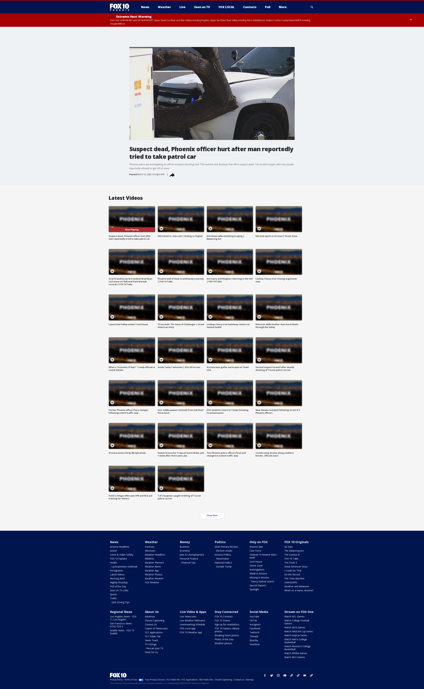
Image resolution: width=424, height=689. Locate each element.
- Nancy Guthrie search (262, 581)
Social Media (259, 612)
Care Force (255, 550)
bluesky (298, 675)
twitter (271, 675)
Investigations (257, 569)
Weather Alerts (153, 566)
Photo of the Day (224, 639)
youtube (285, 675)
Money (185, 542)
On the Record (292, 574)
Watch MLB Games (294, 627)
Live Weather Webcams (192, 620)
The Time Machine (294, 578)
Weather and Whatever (296, 586)
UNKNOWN (290, 582)
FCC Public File (152, 636)
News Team (151, 640)
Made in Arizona (258, 573)
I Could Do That (292, 570)
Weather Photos (153, 574)
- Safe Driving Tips (120, 602)
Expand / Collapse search (312, 7)
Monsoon (150, 550)
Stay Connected (226, 612)
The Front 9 (290, 562)
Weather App (152, 570)
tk (291, 675)
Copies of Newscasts (156, 628)
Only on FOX (259, 542)
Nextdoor (255, 644)
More (283, 7)
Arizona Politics (223, 554)
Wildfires (149, 558)
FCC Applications (154, 632)
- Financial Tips (188, 562)
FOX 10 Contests (224, 616)
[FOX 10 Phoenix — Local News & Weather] (121, 7)
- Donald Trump (223, 566)
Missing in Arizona (259, 577)
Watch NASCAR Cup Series (298, 631)
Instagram (255, 624)
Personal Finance (189, 558)
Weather (151, 542)
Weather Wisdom (154, 578)
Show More (212, 515)
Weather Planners (154, 562)
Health (113, 562)
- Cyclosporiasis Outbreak (123, 566)
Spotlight (254, 589)
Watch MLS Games (294, 657)
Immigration (116, 570)
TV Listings (151, 644)
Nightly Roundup (119, 582)
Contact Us (151, 624)
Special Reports (258, 585)
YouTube (254, 616)
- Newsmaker (222, 558)
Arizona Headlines (119, 546)
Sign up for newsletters (227, 624)
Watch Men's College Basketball (295, 641)
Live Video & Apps (193, 612)
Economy (185, 550)
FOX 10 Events (222, 620)
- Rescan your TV (154, 648)
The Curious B (292, 554)
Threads (254, 636)
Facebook (255, 628)
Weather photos (223, 643)
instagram (278, 675)
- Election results (223, 550)
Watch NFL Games (294, 616)
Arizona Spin (256, 546)
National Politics (223, 562)
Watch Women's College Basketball (297, 648)
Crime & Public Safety (121, 554)
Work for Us (151, 652)
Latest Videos (117, 574)
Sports (113, 594)
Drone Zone (256, 565)
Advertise (150, 616)
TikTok (253, 620)
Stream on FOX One (299, 612)
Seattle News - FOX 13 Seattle (122, 632)
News (114, 542)
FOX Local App (187, 628)
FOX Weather (152, 582)
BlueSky (254, 640)
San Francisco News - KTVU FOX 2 (121, 625)
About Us (152, 612)
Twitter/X (254, 632)
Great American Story (295, 566)
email (304, 675)
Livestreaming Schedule (192, 624)
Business (184, 546)
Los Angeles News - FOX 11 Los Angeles (123, 618)
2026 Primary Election (226, 546)
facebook (265, 675)
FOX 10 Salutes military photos (227, 630)
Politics (220, 542)
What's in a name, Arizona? (298, 590)
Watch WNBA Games (295, 653)
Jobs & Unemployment (192, 554)
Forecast (149, 546)
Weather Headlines (155, 554)
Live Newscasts (188, 616)
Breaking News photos (227, 635)
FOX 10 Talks (291, 558)
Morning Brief (117, 578)
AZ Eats (288, 546)
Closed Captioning (154, 620)
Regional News (121, 612)
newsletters (311, 675)
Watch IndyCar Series (295, 635)
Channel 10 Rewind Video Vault (263, 556)
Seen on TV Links (119, 590)
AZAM (113, 550)
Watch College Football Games (296, 622)
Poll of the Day (118, 586)
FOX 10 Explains (118, 558)
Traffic (113, 598)
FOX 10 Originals (296, 542)
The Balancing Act (294, 550)
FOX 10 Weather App (191, 632)
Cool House (256, 561)
